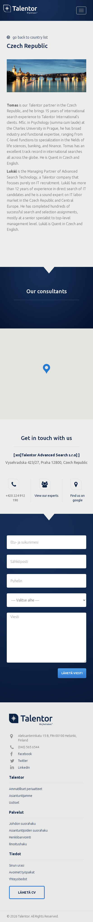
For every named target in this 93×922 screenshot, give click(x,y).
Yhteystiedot (18, 879)
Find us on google (77, 498)
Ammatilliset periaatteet (25, 789)
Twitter (23, 761)
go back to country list (29, 37)
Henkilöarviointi (20, 837)
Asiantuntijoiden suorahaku (28, 830)
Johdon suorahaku (22, 823)
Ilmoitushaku (18, 844)
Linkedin (24, 767)
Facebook (25, 754)
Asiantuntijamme (20, 796)
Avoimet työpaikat (22, 872)
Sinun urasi (16, 865)
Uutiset (14, 802)
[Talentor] (46, 9)
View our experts (46, 495)
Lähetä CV (27, 892)
